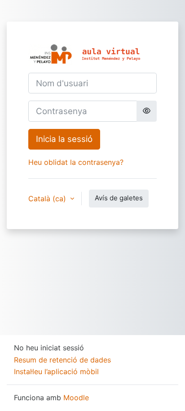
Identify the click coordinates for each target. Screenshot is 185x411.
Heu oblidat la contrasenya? (75, 162)
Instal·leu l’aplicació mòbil (56, 371)
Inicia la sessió (64, 139)
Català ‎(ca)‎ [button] (48, 198)
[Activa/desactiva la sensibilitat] (147, 111)
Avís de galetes (119, 198)
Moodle (76, 397)
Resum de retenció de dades (62, 359)
